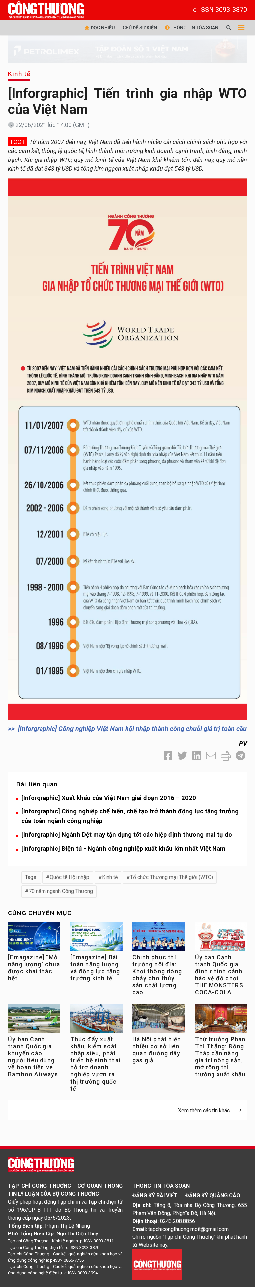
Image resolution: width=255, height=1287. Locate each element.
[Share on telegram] (240, 755)
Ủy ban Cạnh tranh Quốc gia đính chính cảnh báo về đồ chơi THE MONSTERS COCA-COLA (219, 975)
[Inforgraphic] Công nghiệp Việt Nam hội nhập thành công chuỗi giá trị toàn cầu (132, 729)
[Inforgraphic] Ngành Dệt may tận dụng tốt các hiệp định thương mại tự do (126, 834)
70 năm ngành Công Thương (61, 891)
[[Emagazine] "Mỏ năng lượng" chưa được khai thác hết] (34, 938)
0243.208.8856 (177, 1221)
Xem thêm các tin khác (204, 1110)
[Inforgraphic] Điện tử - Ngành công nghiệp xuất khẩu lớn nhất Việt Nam (123, 848)
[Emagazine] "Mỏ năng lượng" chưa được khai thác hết (34, 968)
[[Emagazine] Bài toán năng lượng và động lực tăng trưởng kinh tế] (96, 938)
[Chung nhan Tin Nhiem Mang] (157, 1264)
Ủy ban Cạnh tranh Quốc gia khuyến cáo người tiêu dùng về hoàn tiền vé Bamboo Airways (33, 1057)
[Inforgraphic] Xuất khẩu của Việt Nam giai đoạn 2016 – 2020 (108, 797)
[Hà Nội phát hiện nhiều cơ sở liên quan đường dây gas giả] (158, 1020)
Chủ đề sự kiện (140, 27)
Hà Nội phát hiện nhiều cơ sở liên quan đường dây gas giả (156, 1050)
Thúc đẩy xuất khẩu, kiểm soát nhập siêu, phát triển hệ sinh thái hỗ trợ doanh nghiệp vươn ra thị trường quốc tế (95, 1064)
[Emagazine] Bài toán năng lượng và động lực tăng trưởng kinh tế (95, 968)
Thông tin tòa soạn (194, 27)
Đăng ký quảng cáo (212, 1195)
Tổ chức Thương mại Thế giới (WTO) (171, 877)
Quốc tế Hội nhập (69, 877)
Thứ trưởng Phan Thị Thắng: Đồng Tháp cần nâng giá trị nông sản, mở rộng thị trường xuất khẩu (220, 1057)
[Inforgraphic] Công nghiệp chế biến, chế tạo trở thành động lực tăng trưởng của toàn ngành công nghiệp (130, 816)
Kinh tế (19, 74)
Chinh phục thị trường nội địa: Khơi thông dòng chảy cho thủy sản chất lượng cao (157, 975)
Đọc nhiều (102, 27)
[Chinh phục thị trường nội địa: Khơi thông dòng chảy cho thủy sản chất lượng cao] (158, 938)
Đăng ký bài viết (154, 1195)
